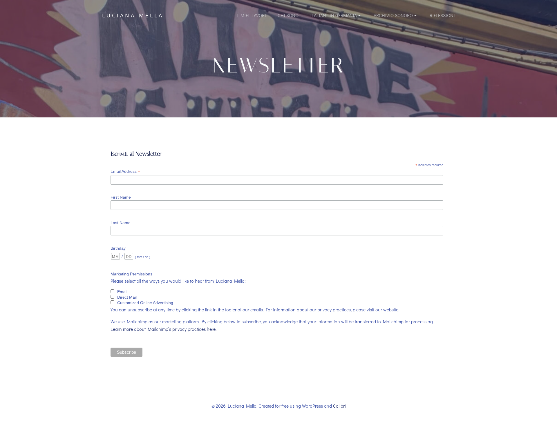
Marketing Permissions (131, 274)
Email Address (125, 171)
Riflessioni (442, 15)
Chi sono (288, 15)
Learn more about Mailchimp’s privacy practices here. (163, 329)
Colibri (339, 406)
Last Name (121, 222)
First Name (121, 197)
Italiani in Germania (333, 15)
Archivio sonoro (393, 15)
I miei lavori (251, 15)
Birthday (118, 248)
